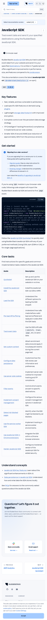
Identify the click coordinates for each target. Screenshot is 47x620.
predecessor (35, 72)
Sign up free (13, 4)
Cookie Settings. (21, 611)
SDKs (31, 13)
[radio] (36, 3)
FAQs (7, 485)
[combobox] (23, 9)
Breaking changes (15, 169)
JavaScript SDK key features (15, 470)
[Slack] (12, 589)
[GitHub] (7, 589)
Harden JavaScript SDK (12, 449)
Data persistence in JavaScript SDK (18, 477)
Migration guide (15, 163)
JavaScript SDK (19, 60)
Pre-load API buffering (12, 316)
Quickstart (8, 279)
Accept (23, 616)
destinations (15, 66)
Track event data (10, 331)
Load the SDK (9, 300)
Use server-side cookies (12, 376)
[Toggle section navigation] (4, 3)
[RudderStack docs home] (23, 584)
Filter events (8, 389)
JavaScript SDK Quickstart (20, 238)
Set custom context (11, 347)
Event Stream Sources (19, 13)
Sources (6, 13)
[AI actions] (43, 30)
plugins (7, 109)
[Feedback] (17, 589)
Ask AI (31, 4)
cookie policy (7, 608)
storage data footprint (23, 113)
